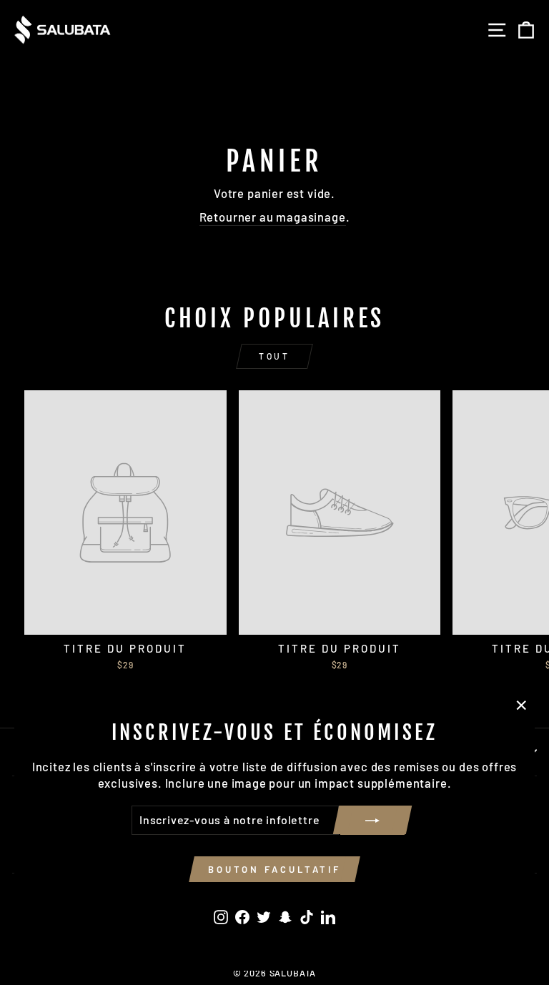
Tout (274, 356)
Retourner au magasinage (272, 216)
